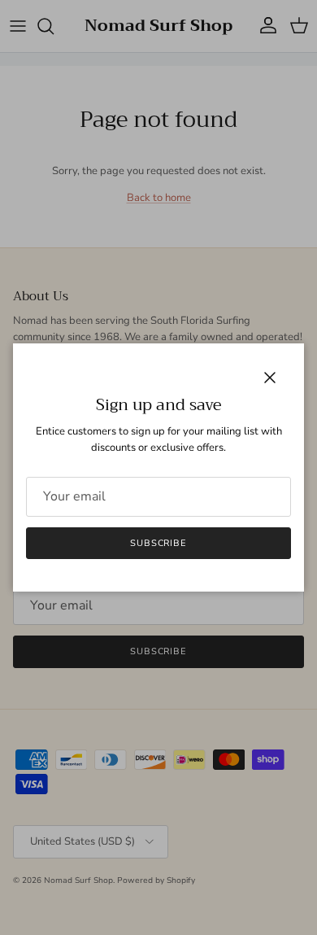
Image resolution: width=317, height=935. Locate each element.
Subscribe (158, 543)
